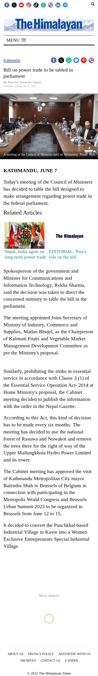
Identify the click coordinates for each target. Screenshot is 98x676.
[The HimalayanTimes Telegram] (65, 5)
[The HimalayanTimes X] (14, 5)
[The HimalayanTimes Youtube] (21, 5)
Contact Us (50, 660)
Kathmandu (11, 60)
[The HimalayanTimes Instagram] (29, 5)
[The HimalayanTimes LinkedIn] (58, 5)
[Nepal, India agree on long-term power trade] (24, 235)
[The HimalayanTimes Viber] (51, 5)
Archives (28, 660)
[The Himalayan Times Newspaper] (49, 24)
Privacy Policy (41, 654)
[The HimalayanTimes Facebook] (7, 5)
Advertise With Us (74, 654)
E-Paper (71, 660)
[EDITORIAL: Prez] (69, 235)
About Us (15, 654)
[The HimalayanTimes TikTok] (36, 5)
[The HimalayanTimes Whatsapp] (43, 5)
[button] (16, 40)
